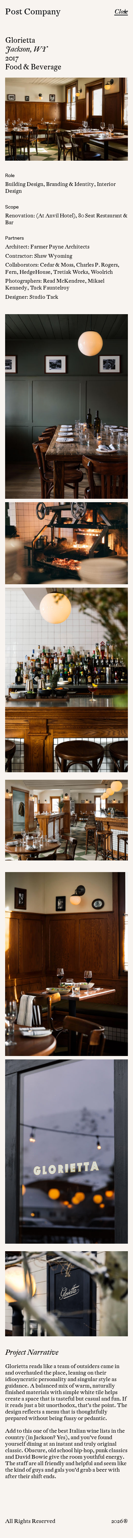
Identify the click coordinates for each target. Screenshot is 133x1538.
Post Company (33, 11)
